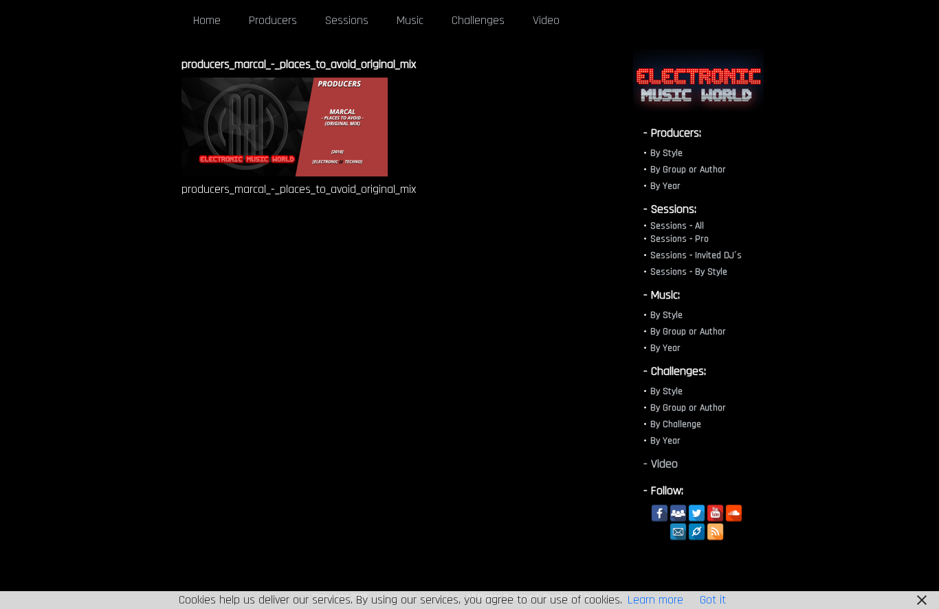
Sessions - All (677, 226)
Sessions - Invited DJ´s (696, 255)
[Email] (678, 531)
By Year (665, 186)
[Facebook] (659, 513)
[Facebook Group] (678, 513)
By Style (666, 153)
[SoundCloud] (733, 513)
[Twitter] (696, 513)
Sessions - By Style (688, 272)
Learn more (655, 600)
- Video (660, 464)
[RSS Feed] (715, 531)
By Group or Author (688, 169)
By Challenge (675, 424)
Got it (713, 600)
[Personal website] (696, 531)
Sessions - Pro (679, 239)
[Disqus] (394, 399)
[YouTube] (715, 513)
